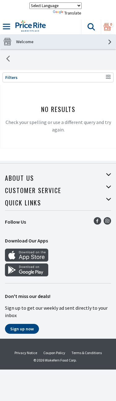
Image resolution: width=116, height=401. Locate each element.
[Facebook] (97, 223)
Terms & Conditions (86, 352)
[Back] (8, 60)
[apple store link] (26, 260)
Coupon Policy (54, 352)
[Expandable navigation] (6, 26)
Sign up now (22, 329)
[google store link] (26, 274)
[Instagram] (107, 223)
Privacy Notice (26, 352)
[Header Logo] (29, 27)
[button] (91, 26)
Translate (72, 13)
